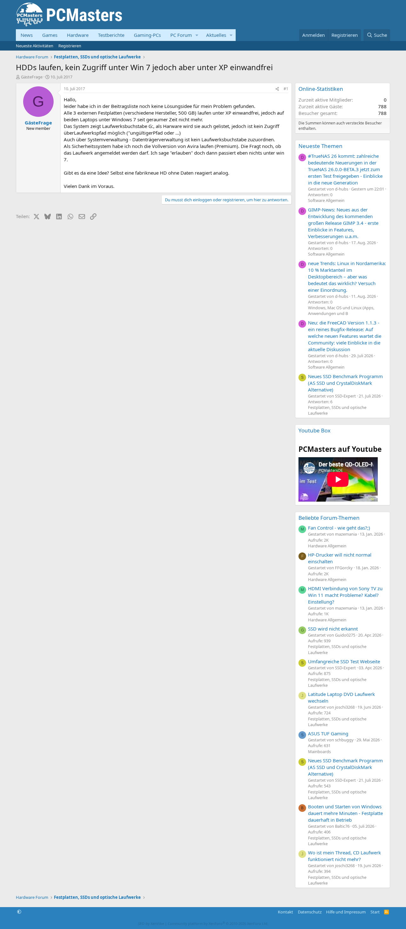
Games (49, 35)
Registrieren (69, 46)
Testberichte (111, 35)
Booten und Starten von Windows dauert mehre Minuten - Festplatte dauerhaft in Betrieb (345, 813)
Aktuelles (216, 35)
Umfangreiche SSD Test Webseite (344, 661)
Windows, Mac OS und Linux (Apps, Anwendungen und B (341, 310)
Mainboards (319, 751)
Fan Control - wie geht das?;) (339, 528)
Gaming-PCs (147, 35)
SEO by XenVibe (151, 923)
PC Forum (181, 35)
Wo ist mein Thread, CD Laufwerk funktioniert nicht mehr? (344, 855)
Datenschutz (310, 912)
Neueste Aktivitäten (34, 46)
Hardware (77, 35)
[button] (197, 35)
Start (375, 912)
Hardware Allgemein (327, 546)
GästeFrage (32, 77)
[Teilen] (277, 89)
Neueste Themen (320, 146)
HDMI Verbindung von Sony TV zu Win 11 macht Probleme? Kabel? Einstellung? (345, 595)
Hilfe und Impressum (346, 912)
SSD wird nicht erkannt (333, 628)
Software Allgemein (326, 200)
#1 (286, 88)
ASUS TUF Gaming (328, 733)
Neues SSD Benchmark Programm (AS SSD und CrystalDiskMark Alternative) (345, 383)
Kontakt (285, 912)
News (27, 35)
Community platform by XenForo (218, 923)
